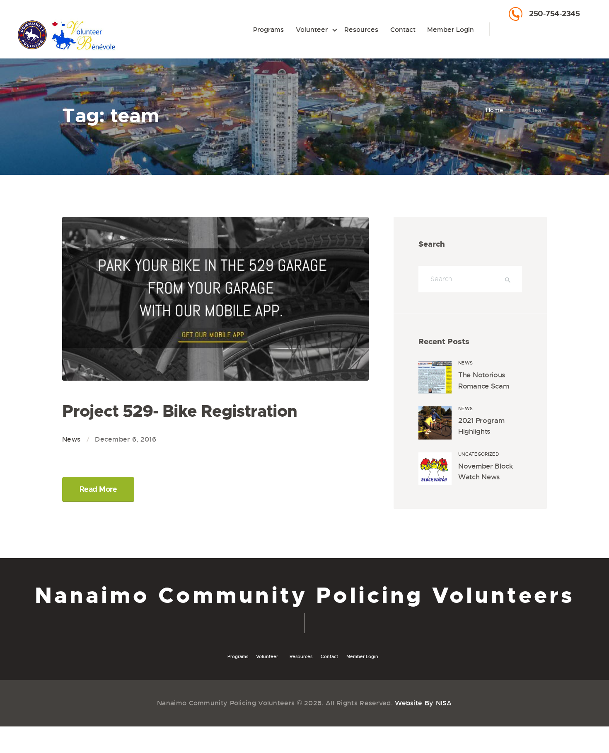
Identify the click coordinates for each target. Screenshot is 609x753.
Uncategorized (478, 454)
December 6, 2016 (125, 439)
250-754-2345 (554, 14)
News (71, 439)
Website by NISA (423, 703)
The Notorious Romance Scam (483, 380)
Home (494, 110)
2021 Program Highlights (481, 426)
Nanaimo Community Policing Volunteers (305, 596)
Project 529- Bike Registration (179, 411)
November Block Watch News (485, 471)
